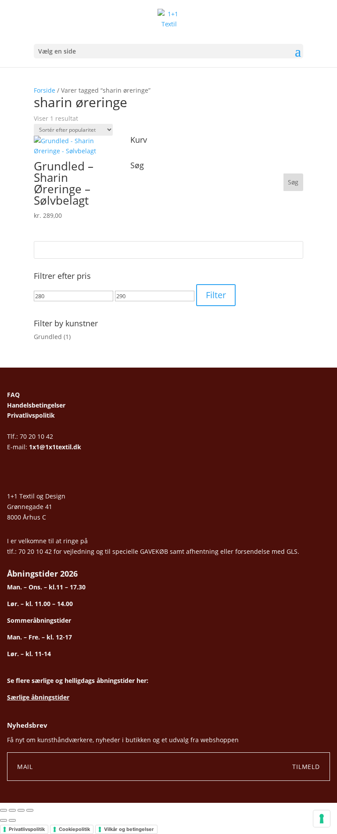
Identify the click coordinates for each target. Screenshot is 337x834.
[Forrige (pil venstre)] (3, 820)
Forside (44, 90)
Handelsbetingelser (36, 405)
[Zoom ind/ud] (3, 810)
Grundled (48, 336)
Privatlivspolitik (31, 415)
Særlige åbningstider (38, 697)
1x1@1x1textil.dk (55, 447)
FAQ (13, 394)
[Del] (21, 810)
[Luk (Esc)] (29, 810)
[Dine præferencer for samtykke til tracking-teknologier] (321, 818)
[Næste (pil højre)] (12, 820)
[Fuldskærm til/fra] (12, 810)
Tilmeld (306, 766)
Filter (216, 295)
